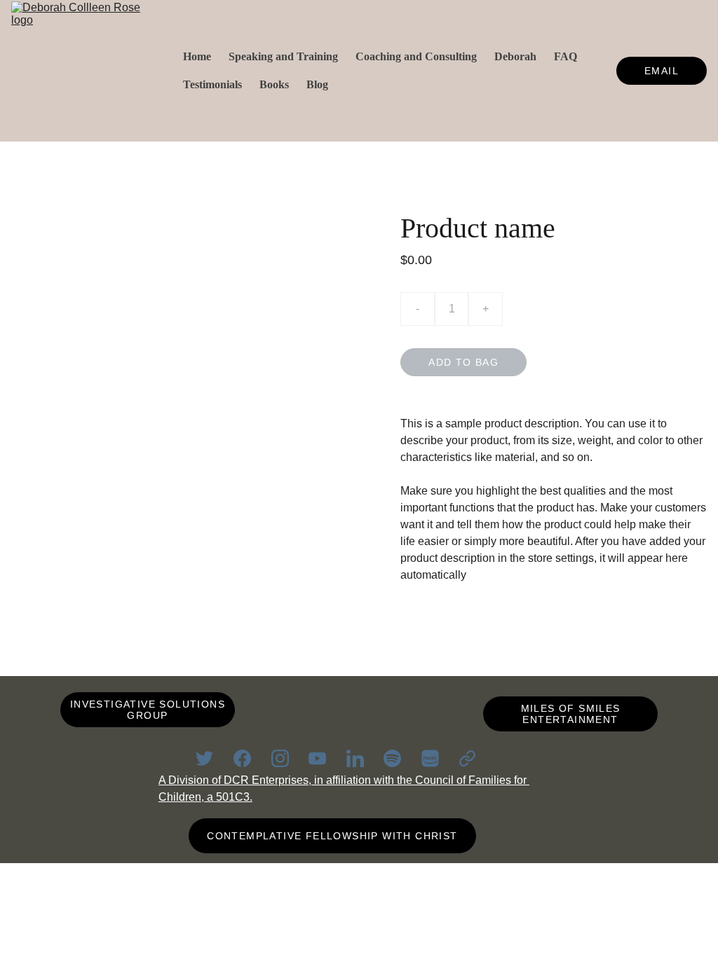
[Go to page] (467, 758)
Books (274, 84)
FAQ (565, 56)
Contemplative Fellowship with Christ (332, 835)
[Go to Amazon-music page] (437, 758)
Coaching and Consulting (416, 56)
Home (197, 56)
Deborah (515, 56)
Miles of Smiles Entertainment (571, 714)
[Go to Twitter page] (211, 758)
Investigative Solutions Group (147, 709)
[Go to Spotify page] (399, 758)
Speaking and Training (283, 56)
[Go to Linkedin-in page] (362, 758)
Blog (317, 84)
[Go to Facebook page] (249, 758)
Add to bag (463, 362)
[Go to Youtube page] (324, 758)
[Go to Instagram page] (287, 758)
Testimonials (212, 84)
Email (661, 70)
